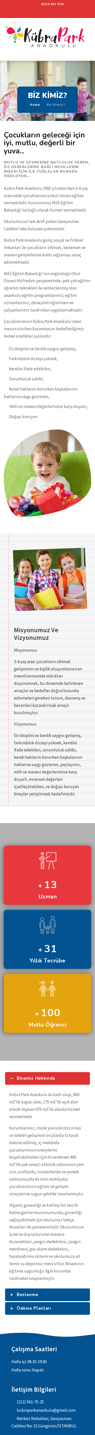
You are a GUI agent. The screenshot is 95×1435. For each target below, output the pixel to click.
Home (35, 104)
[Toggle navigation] (5, 57)
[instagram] (47, 12)
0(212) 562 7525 (52, 4)
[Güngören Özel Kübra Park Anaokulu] (47, 35)
